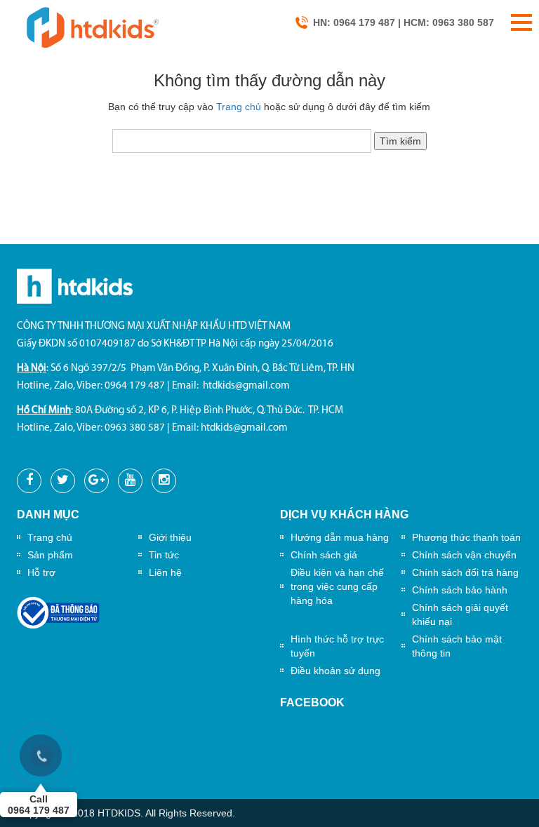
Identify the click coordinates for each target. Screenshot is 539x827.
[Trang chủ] (92, 26)
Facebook (312, 702)
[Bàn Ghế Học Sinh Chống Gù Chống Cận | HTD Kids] (75, 285)
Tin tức (164, 554)
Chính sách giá (324, 554)
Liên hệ (165, 572)
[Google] (96, 481)
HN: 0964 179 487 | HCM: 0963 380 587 (403, 22)
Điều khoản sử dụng (335, 670)
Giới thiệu (170, 537)
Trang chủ (238, 106)
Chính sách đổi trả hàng (465, 572)
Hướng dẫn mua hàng (340, 537)
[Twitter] (63, 481)
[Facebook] (29, 481)
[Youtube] (130, 481)
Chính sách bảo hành (459, 590)
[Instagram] (164, 481)
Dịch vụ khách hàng (344, 514)
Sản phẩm (50, 554)
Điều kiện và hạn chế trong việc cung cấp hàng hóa (337, 586)
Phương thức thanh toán (466, 537)
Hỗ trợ (41, 572)
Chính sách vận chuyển (464, 554)
